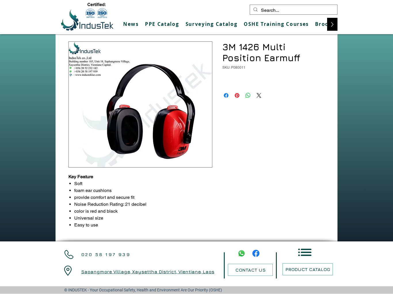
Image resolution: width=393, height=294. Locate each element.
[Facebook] (256, 253)
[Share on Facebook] (226, 95)
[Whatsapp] (241, 253)
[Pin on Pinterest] (237, 95)
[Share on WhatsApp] (248, 95)
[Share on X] (258, 95)
